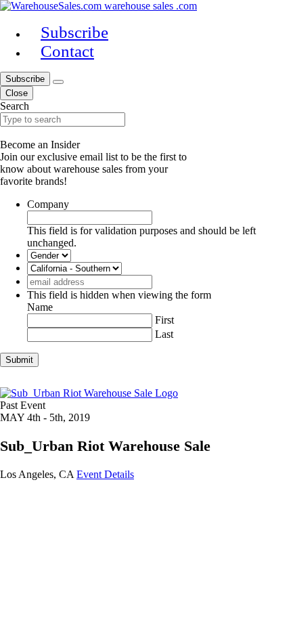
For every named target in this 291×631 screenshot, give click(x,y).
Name (40, 307)
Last (164, 334)
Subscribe (25, 79)
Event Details (105, 474)
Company (48, 204)
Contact (67, 51)
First (164, 320)
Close (16, 93)
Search (14, 106)
